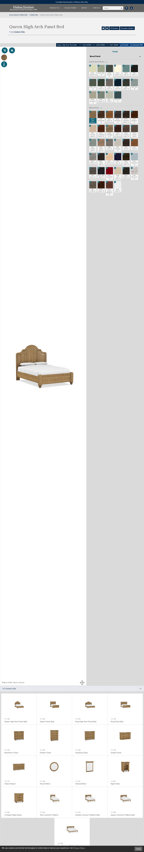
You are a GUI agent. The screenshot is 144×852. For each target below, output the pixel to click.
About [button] (84, 8)
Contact (96, 8)
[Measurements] (4, 50)
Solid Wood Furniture (18, 15)
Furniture (34, 15)
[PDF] (103, 28)
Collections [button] (70, 8)
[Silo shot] (12, 50)
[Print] (107, 28)
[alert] (72, 2)
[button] (121, 8)
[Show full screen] (82, 683)
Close (138, 848)
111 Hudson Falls (18, 31)
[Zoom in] (90, 66)
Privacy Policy (79, 848)
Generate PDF (137, 45)
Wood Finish (95, 56)
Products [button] (54, 8)
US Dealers (114, 28)
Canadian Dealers (127, 28)
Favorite (125, 45)
